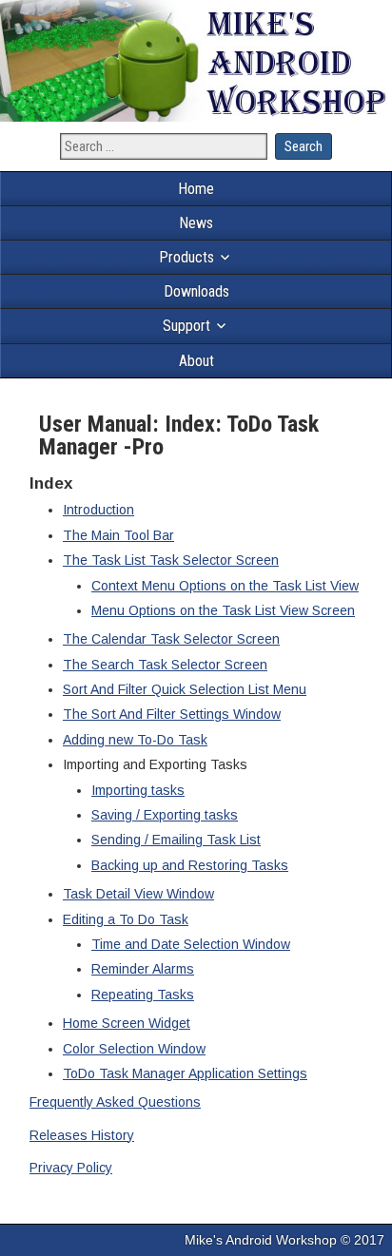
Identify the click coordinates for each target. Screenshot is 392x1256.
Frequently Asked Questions (115, 1102)
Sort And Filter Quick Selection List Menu (184, 689)
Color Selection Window (134, 1048)
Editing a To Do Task (125, 919)
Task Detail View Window (138, 893)
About (196, 361)
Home (196, 189)
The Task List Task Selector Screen (171, 560)
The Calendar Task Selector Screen (171, 639)
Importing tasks (138, 790)
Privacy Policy (70, 1167)
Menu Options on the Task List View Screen (223, 610)
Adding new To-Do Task (135, 739)
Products (186, 257)
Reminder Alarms (142, 968)
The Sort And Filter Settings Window (172, 714)
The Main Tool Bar (118, 535)
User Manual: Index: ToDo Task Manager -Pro (179, 435)
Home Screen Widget (126, 1023)
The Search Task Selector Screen (165, 664)
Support (186, 326)
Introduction (98, 509)
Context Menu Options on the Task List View (225, 585)
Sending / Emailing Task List (176, 839)
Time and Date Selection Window (190, 944)
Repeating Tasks (142, 994)
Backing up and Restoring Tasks (189, 865)
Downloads (196, 291)
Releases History (81, 1135)
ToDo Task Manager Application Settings (185, 1073)
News (196, 223)
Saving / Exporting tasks (164, 814)
